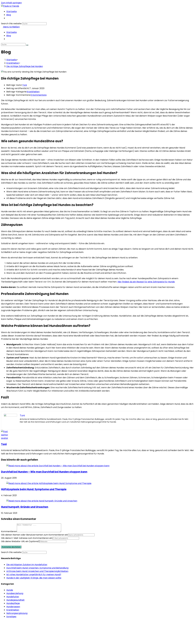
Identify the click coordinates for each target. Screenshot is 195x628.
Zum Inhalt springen (11, 2)
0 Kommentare (39, 94)
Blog (8, 35)
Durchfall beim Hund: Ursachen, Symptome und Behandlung (37, 567)
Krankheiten (33, 91)
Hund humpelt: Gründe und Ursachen (24, 507)
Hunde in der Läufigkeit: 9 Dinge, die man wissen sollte (33, 577)
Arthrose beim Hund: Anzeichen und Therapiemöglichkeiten (37, 571)
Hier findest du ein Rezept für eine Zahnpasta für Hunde (146, 281)
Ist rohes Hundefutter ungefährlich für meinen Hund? (33, 574)
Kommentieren (9, 531)
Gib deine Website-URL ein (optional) (20, 541)
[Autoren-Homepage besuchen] (6, 438)
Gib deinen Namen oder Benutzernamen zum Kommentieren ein (34, 534)
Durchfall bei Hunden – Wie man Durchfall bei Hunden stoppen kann (44, 472)
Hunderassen (13, 606)
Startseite (11, 32)
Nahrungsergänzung (16, 613)
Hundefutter (12, 596)
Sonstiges (11, 616)
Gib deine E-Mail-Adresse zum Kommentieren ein (26, 538)
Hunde (9, 590)
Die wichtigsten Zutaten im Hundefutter (26, 564)
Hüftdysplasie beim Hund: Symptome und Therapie (33, 489)
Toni (24, 85)
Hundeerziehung (14, 593)
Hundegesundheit (15, 599)
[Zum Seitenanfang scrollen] (2, 625)
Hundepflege (13, 603)
